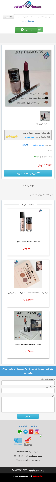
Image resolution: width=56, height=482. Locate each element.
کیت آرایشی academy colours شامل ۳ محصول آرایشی (28, 293)
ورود (24, 21)
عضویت (30, 21)
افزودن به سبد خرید (26, 173)
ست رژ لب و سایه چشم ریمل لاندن (28, 344)
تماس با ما (23, 426)
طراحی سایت (37, 476)
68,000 (30, 248)
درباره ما (34, 426)
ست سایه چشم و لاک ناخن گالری (28, 241)
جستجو (7, 17)
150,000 (30, 300)
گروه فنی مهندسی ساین (22, 476)
